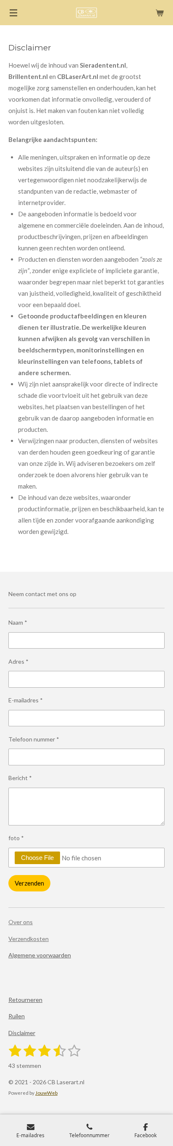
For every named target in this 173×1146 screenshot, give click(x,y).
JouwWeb (46, 1093)
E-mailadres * (25, 700)
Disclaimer (21, 1032)
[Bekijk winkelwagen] (159, 12)
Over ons (20, 921)
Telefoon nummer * (33, 739)
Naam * (17, 622)
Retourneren (25, 999)
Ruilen (16, 1016)
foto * (16, 837)
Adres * (18, 661)
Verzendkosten (28, 938)
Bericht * (20, 777)
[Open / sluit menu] (13, 12)
